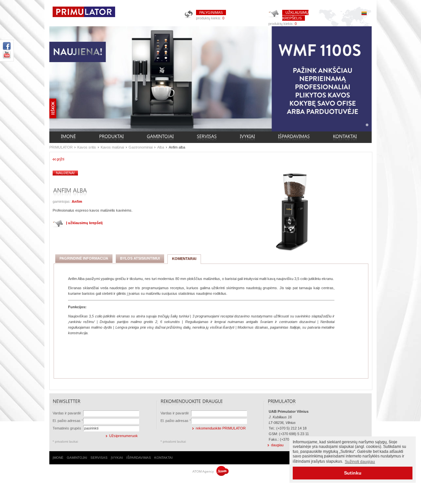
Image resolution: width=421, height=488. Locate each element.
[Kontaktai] (345, 137)
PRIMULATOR (61, 147)
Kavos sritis (86, 147)
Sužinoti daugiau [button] (360, 461)
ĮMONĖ (58, 457)
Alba (160, 147)
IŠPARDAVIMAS (138, 457)
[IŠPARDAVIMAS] (294, 137)
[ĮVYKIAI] (247, 137)
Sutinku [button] (352, 473)
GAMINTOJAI (77, 457)
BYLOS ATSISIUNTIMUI (140, 258)
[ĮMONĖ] (68, 137)
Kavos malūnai (112, 147)
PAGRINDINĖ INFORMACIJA (84, 258)
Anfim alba (177, 147)
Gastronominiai (141, 147)
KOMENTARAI (184, 259)
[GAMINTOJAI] (160, 137)
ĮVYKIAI (117, 457)
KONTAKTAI (163, 457)
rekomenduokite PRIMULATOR (221, 428)
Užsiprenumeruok (123, 436)
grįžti (60, 159)
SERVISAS (99, 457)
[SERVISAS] (206, 137)
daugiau (277, 445)
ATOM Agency (203, 471)
